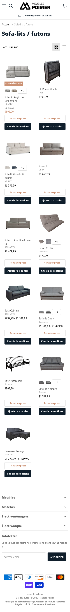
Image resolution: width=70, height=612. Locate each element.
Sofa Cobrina (11, 310)
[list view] (64, 47)
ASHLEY (8, 181)
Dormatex (43, 251)
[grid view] (56, 47)
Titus (41, 92)
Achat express (18, 118)
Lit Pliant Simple (48, 89)
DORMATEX (9, 247)
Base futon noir (13, 381)
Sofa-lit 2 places (48, 389)
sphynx (39, 594)
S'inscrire (57, 557)
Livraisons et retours (44, 601)
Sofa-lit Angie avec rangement (15, 98)
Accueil (6, 24)
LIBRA (41, 169)
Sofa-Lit (43, 166)
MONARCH (9, 104)
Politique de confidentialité (19, 601)
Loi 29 (27, 604)
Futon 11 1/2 (46, 248)
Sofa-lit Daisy (46, 318)
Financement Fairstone (43, 604)
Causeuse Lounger (14, 451)
